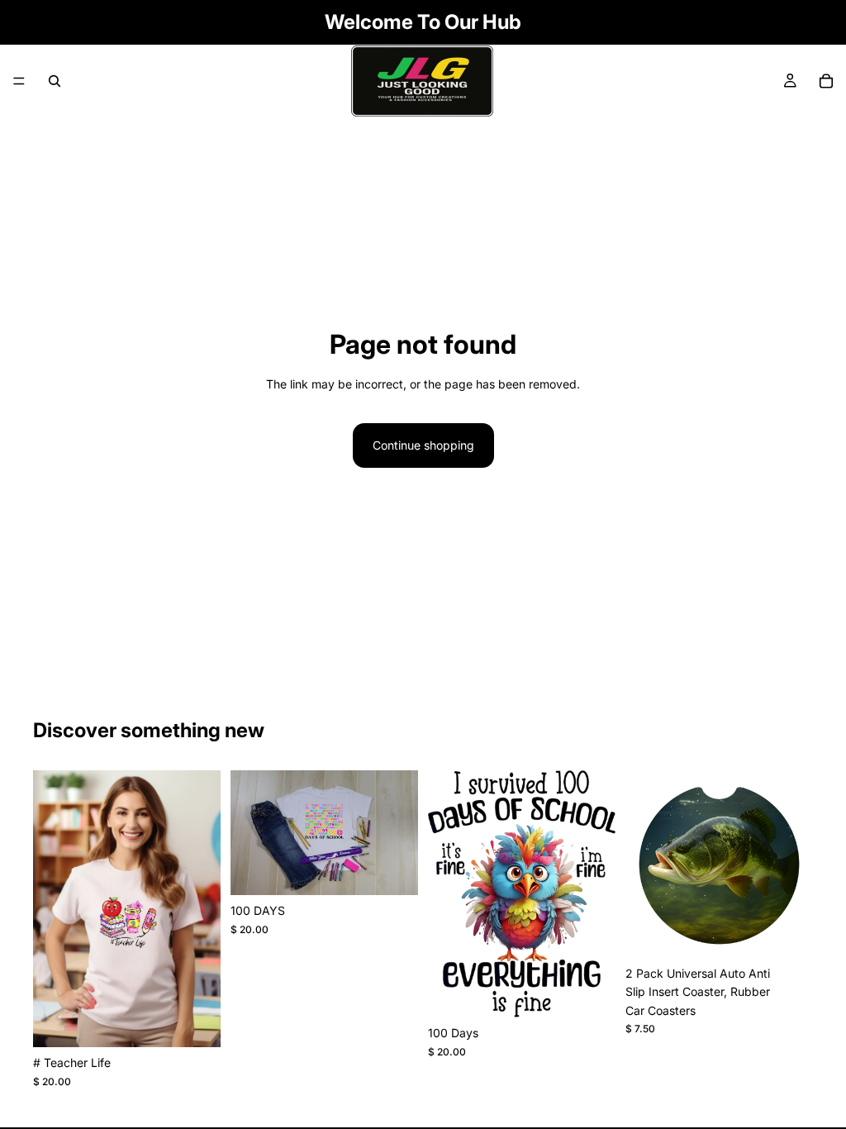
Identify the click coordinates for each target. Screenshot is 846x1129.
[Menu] (19, 81)
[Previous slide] (643, 864)
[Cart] (826, 81)
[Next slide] (795, 864)
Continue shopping (423, 445)
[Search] (54, 81)
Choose (209, 1021)
